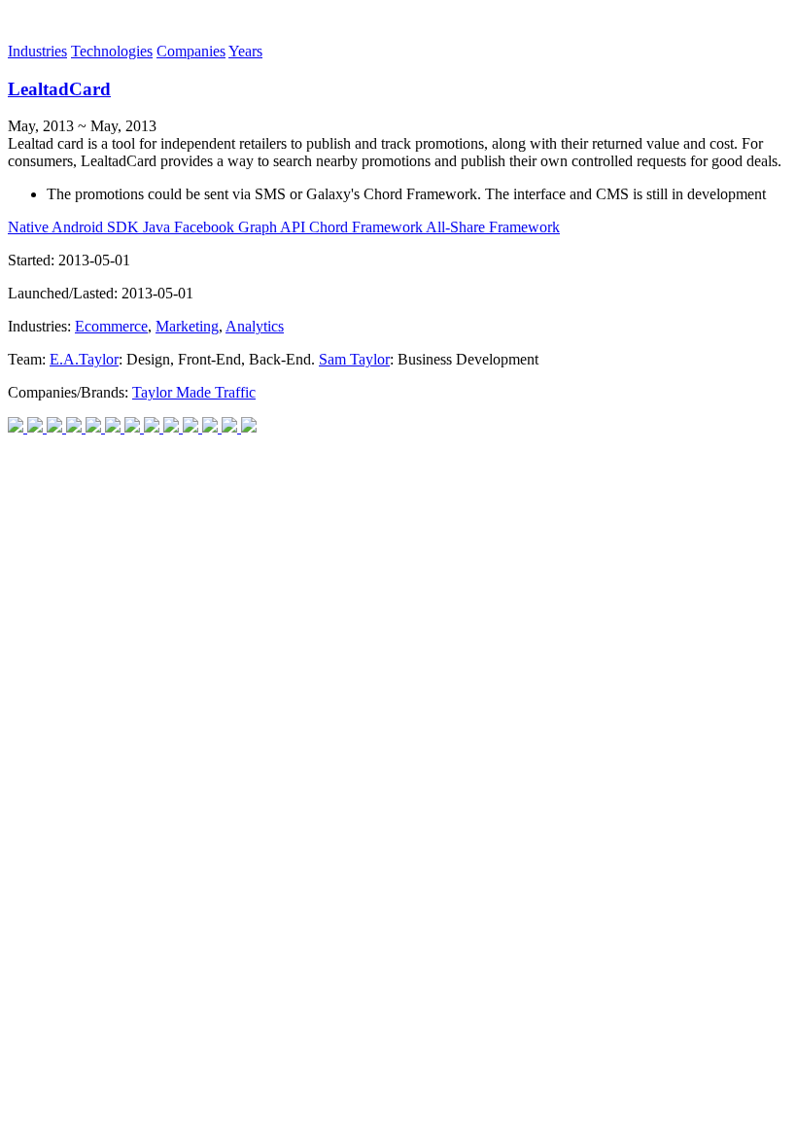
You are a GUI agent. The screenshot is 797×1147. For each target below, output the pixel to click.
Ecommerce (111, 326)
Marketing (187, 326)
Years (245, 51)
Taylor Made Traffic (194, 392)
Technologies (112, 51)
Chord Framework (367, 227)
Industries (37, 51)
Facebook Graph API (241, 227)
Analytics (254, 326)
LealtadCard (59, 89)
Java (158, 227)
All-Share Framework (493, 227)
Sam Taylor (354, 359)
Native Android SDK (75, 227)
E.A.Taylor (84, 359)
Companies (190, 51)
